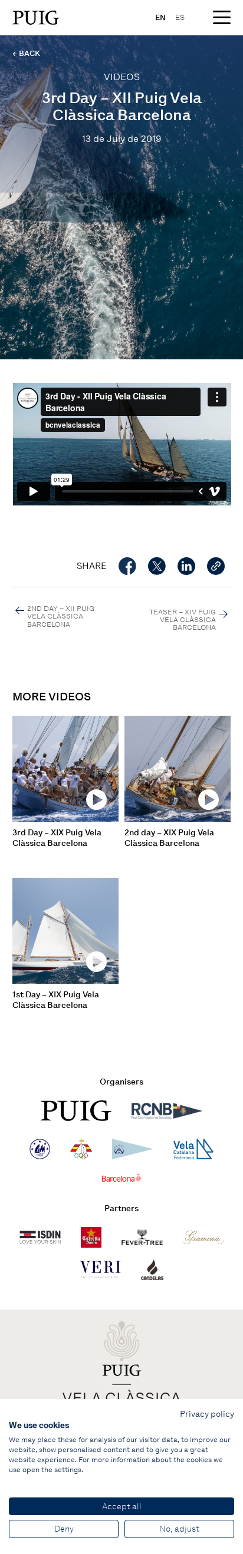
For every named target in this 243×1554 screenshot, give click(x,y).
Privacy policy (207, 1413)
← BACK (26, 53)
